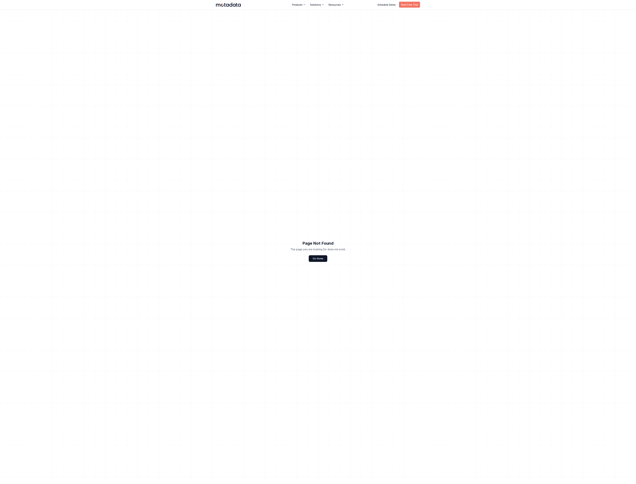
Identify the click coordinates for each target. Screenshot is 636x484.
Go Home (318, 258)
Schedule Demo (386, 4)
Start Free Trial (409, 4)
